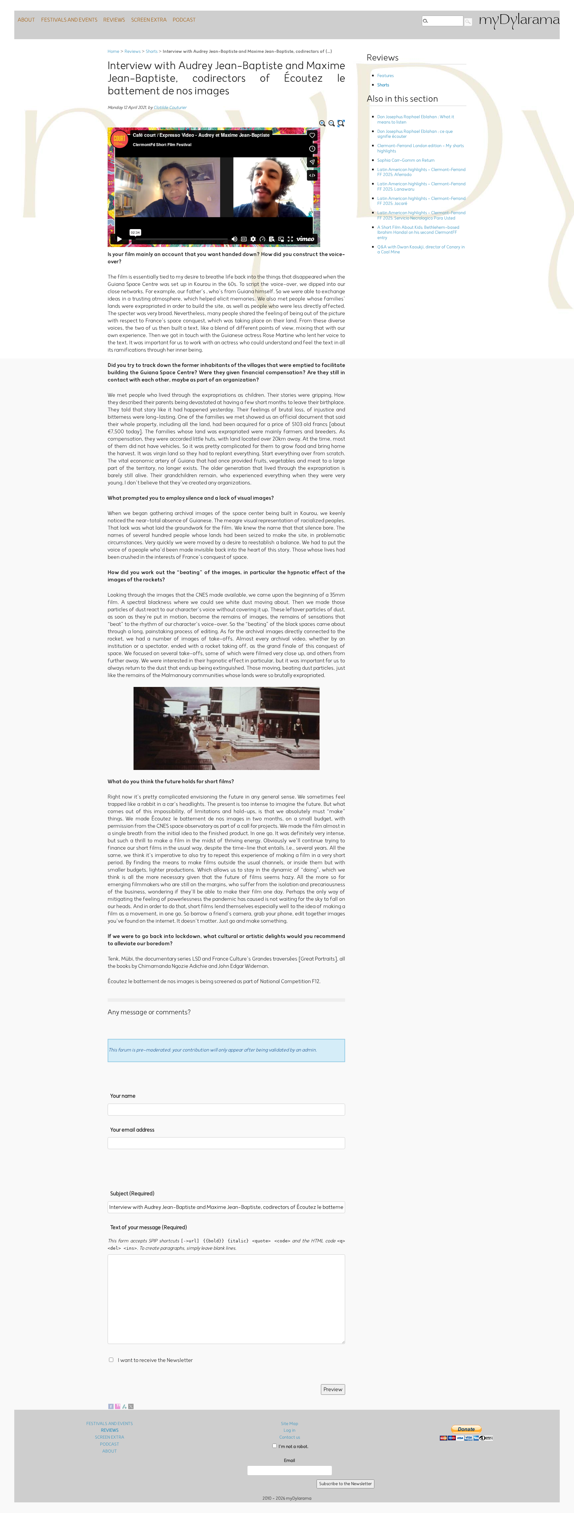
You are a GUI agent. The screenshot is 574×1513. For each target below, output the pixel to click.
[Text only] (341, 123)
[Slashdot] (124, 1406)
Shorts (151, 51)
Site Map (289, 1423)
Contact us (289, 1437)
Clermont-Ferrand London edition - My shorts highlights (420, 148)
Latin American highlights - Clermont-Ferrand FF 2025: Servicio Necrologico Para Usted (421, 215)
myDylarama (519, 20)
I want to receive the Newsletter (155, 1360)
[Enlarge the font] (323, 123)
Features (385, 75)
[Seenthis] (117, 1406)
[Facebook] (111, 1406)
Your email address (132, 1130)
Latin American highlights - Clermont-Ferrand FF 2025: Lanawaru (421, 187)
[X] (131, 1406)
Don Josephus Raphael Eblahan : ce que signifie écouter (415, 134)
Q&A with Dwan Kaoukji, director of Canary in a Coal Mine (421, 250)
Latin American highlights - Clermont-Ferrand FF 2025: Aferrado (421, 172)
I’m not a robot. (293, 1446)
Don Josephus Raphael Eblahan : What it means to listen (415, 120)
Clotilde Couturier (169, 107)
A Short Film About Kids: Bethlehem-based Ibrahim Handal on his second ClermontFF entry (418, 232)
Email (289, 1460)
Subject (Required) (132, 1193)
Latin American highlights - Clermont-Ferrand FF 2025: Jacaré (421, 201)
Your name (123, 1096)
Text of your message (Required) (148, 1227)
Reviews (133, 51)
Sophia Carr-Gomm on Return (405, 160)
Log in (289, 1430)
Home (113, 51)
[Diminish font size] (332, 123)
